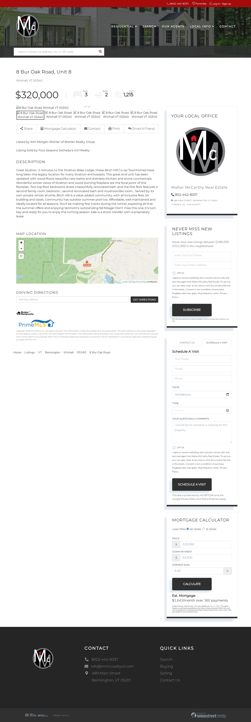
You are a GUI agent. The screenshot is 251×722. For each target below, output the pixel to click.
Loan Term (179, 529)
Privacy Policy (188, 499)
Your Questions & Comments (190, 418)
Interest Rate (181, 564)
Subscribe (192, 310)
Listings (29, 352)
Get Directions (144, 299)
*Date (175, 387)
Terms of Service (210, 499)
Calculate (192, 584)
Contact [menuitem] (228, 26)
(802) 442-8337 (179, 3)
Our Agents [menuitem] (173, 26)
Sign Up (226, 3)
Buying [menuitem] (166, 666)
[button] (100, 52)
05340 (81, 352)
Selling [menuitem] (166, 673)
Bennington (52, 352)
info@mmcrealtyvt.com (112, 666)
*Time (175, 403)
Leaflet (125, 281)
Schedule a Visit (216, 342)
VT (40, 352)
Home (17, 352)
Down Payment (182, 551)
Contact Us (178, 204)
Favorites (201, 3)
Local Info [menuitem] (200, 26)
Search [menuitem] (149, 26)
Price (175, 538)
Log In (216, 3)
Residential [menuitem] (122, 26)
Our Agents (193, 204)
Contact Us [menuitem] (170, 680)
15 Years (211, 529)
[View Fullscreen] (21, 256)
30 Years (195, 529)
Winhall (68, 352)
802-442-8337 (186, 195)
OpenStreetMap (139, 281)
